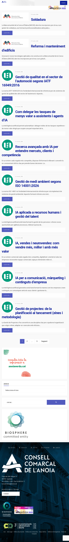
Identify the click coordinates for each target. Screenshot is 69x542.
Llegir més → (7, 32)
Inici (5, 531)
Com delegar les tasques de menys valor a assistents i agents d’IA (32, 116)
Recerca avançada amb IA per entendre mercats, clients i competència (30, 151)
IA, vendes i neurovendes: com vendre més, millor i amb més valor (30, 247)
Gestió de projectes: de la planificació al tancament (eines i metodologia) (32, 313)
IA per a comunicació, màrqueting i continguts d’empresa (40, 280)
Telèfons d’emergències (54, 531)
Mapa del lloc (42, 531)
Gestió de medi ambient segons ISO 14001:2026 (38, 184)
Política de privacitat (19, 531)
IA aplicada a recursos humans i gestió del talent (38, 214)
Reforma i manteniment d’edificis (33, 48)
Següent (44, 341)
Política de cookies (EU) (32, 531)
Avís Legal (9, 531)
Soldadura (38, 20)
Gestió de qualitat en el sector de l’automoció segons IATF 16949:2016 (32, 81)
